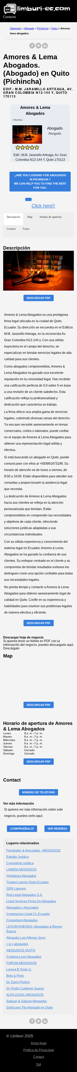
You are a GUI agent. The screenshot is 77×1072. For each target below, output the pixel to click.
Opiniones (15, 28)
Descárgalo (11, 648)
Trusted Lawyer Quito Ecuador (27, 882)
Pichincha (42, 28)
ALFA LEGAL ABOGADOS (25, 994)
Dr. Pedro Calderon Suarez (25, 988)
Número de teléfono (38, 792)
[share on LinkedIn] (45, 47)
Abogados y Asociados (22, 907)
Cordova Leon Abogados (23, 956)
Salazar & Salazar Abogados (26, 1001)
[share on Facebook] (32, 47)
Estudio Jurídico (17, 857)
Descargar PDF (39, 298)
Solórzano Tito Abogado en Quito (29, 1007)
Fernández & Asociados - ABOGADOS (33, 850)
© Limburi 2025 (19, 1036)
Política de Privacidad (38, 1050)
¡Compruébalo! (22, 828)
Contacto (9, 17)
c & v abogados (17, 944)
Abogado (29, 28)
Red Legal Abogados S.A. (24, 895)
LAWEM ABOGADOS (21, 869)
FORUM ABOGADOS (21, 963)
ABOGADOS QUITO (20, 950)
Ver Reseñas (57, 828)
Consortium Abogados (22, 920)
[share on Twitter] (38, 47)
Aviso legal (38, 1043)
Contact (38, 1057)
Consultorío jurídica (20, 863)
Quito (54, 28)
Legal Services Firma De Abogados (31, 901)
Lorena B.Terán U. (19, 969)
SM (38, 1064)
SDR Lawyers (16, 888)
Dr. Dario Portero (18, 982)
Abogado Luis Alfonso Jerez (26, 937)
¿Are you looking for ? (40, 181)
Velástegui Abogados (21, 876)
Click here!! (43, 205)
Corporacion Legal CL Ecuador (28, 914)
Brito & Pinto (15, 975)
